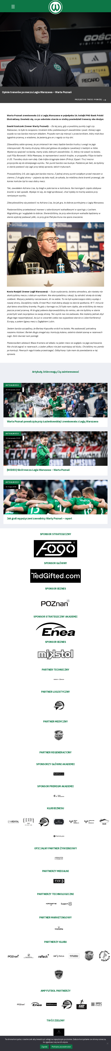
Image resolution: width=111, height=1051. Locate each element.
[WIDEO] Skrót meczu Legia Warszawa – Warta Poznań (38, 470)
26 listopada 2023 (13, 438)
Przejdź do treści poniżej (88, 100)
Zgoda (44, 1047)
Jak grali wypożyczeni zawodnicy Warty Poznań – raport (39, 518)
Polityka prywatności (61, 1047)
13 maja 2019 (11, 487)
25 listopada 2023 (13, 390)
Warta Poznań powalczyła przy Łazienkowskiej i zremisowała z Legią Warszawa (52, 421)
